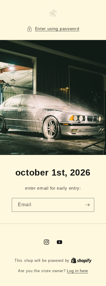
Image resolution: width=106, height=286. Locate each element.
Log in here (77, 271)
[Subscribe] (87, 205)
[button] (53, 28)
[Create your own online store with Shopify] (81, 260)
